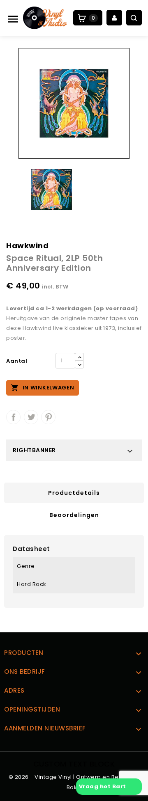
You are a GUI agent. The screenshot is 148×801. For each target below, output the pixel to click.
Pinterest (48, 417)
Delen (13, 417)
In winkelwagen (42, 388)
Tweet (31, 417)
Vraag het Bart (105, 786)
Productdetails (74, 493)
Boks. (74, 787)
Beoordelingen (74, 515)
